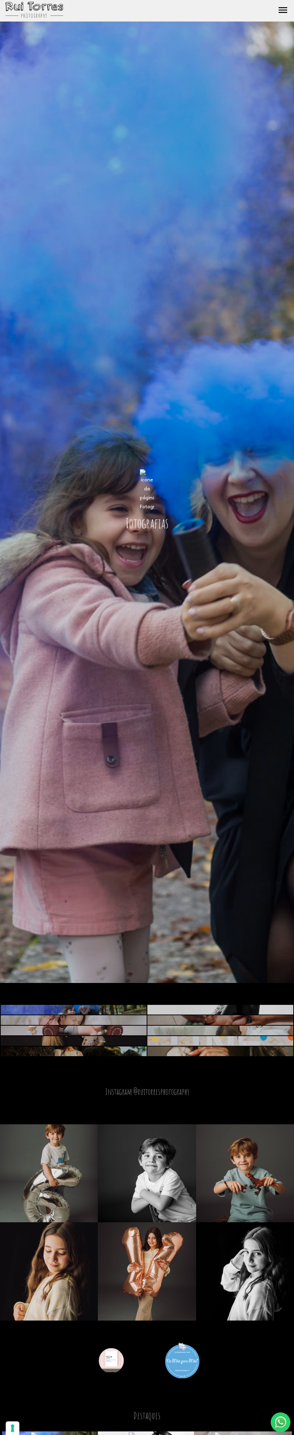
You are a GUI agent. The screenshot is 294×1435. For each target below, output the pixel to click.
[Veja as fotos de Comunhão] (74, 1051)
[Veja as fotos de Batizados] (220, 1030)
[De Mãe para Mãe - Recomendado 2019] (182, 1359)
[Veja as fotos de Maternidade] (220, 1010)
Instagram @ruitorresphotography (147, 1091)
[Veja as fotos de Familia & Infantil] (74, 1041)
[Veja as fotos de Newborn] (220, 1020)
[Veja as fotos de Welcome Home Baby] (74, 1020)
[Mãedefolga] (112, 1359)
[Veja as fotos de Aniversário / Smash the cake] (220, 1041)
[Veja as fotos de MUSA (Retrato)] (220, 1051)
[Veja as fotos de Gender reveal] (74, 1010)
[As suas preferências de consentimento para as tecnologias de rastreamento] (12, 1428)
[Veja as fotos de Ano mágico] (74, 1030)
